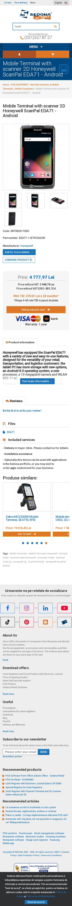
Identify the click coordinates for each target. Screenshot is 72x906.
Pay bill (6, 721)
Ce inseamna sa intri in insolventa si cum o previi (31, 807)
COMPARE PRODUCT (17, 259)
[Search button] (56, 26)
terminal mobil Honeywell (23, 557)
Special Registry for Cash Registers (24, 787)
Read (5, 660)
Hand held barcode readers (17, 680)
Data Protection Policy (28, 855)
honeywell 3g (20, 561)
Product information (21, 342)
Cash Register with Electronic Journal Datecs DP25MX (33, 783)
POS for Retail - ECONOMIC (20, 779)
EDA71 (11, 432)
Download (8, 714)
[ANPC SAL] (36, 868)
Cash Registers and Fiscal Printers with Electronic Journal (32, 674)
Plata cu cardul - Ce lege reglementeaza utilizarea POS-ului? (37, 815)
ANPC (57, 852)
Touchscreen (25, 833)
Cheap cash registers (37, 840)
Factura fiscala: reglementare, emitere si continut (31, 811)
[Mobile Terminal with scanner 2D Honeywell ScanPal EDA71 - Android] (13, 200)
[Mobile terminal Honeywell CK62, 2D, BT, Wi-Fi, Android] (45, 497)
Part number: (10, 237)
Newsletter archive (12, 756)
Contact (7, 2)
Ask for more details (17, 252)
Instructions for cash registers (19, 711)
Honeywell (26, 245)
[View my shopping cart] (52, 54)
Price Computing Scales (15, 677)
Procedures (9, 708)
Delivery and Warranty (14, 724)
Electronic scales (35, 836)
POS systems (10, 833)
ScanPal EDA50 (36, 561)
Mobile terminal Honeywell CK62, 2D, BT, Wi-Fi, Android (42, 518)
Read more (8, 694)
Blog (5, 718)
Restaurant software (13, 836)
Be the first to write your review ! (22, 410)
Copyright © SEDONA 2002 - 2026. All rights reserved (28, 852)
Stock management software (49, 833)
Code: (6, 231)
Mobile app (8, 843)
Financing (55, 840)
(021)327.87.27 (38, 37)
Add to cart (43, 534)
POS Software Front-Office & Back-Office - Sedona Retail (35, 775)
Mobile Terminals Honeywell (43, 553)
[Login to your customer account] (19, 54)
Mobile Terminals (18, 553)
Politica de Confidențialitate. (40, 896)
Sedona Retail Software (15, 687)
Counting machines (56, 836)
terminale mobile (46, 557)
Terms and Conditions (51, 855)
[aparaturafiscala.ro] (36, 14)
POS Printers (9, 684)
